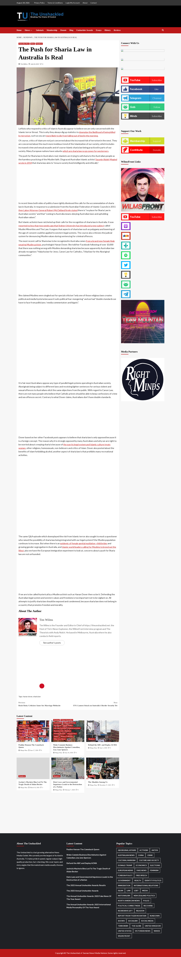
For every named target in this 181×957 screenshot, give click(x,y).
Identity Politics (24, 733)
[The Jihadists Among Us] (102, 768)
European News (125, 870)
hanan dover (27, 696)
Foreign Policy (125, 875)
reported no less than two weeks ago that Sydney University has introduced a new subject (61, 225)
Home (19, 30)
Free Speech (22, 731)
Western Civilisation (25, 739)
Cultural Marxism (126, 860)
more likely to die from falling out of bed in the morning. (72, 135)
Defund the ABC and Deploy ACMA (102, 745)
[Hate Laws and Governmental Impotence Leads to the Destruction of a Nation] (67, 768)
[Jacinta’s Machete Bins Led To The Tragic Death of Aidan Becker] (33, 768)
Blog (71, 30)
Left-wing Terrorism (60, 728)
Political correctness (74, 728)
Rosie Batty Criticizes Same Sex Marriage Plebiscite (39, 704)
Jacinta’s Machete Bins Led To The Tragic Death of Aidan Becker (88, 870)
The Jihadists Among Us (97, 782)
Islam (32, 43)
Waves (157, 931)
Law (129, 890)
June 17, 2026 (34, 750)
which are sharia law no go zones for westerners (85, 151)
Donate (63, 30)
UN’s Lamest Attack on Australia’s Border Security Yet (95, 704)
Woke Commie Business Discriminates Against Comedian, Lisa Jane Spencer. (66, 747)
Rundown (39, 43)
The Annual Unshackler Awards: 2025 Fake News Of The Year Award (88, 897)
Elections (30, 728)
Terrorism (123, 926)
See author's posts (52, 642)
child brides (101, 543)
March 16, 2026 (34, 787)
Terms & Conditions (55, 3)
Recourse (148, 906)
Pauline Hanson (32, 736)
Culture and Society (69, 723)
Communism (57, 723)
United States (124, 931)
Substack (40, 30)
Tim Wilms (24, 64)
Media (145, 890)
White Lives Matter (60, 739)
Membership (52, 30)
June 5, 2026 (103, 748)
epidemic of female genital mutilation (77, 543)
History (108, 30)
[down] (31, 30)
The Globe (136, 926)
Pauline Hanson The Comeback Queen (82, 849)
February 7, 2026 (70, 790)
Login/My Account (73, 3)
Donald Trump (125, 865)
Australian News (24, 43)
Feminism (38, 728)
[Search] (162, 30)
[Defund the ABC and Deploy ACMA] (102, 731)
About (85, 3)
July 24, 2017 (35, 64)
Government (32, 731)
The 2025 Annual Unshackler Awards (82, 891)
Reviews (117, 30)
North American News (129, 901)
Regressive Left (58, 731)
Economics (141, 865)
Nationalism (124, 896)
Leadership (22, 736)
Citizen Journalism (36, 725)
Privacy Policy (39, 3)
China (141, 855)
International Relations (146, 885)
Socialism (133, 921)
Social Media (147, 921)
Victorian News (71, 733)
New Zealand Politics (144, 896)
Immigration (34, 733)
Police (146, 901)
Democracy (22, 728)
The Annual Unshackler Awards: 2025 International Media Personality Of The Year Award (88, 906)
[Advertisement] (67, 183)
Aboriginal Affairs (127, 850)
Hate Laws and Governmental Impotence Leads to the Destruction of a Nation (67, 784)
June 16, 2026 (69, 752)
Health (137, 880)
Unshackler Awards (84, 30)
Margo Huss (23, 750)
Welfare (56, 736)
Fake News (141, 870)
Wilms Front (124, 936)
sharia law (37, 696)
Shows (27, 30)
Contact (93, 3)
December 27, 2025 (105, 785)
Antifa (155, 850)
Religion (140, 911)
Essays (98, 30)
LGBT (136, 890)
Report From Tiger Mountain (132, 916)
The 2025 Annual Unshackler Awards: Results (86, 885)
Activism (56, 720)
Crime (150, 855)
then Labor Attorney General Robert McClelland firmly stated (48, 210)
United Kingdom (153, 926)
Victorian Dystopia (59, 733)
